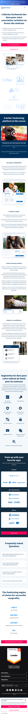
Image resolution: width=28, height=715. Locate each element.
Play (14, 133)
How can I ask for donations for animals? (12, 581)
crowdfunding (9, 224)
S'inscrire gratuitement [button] (14, 44)
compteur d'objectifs (11, 287)
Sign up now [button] (14, 533)
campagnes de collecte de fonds (14, 172)
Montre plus (22, 704)
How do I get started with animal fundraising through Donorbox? (10, 564)
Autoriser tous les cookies (14, 706)
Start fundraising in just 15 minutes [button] (14, 642)
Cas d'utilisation (5, 676)
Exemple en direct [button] (14, 49)
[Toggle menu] (25, 7)
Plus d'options (4, 713)
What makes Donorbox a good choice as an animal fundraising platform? (12, 555)
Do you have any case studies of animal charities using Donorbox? (11, 572)
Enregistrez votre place (15, 4)
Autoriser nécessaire (14, 710)
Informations (4, 673)
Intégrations (4, 679)
